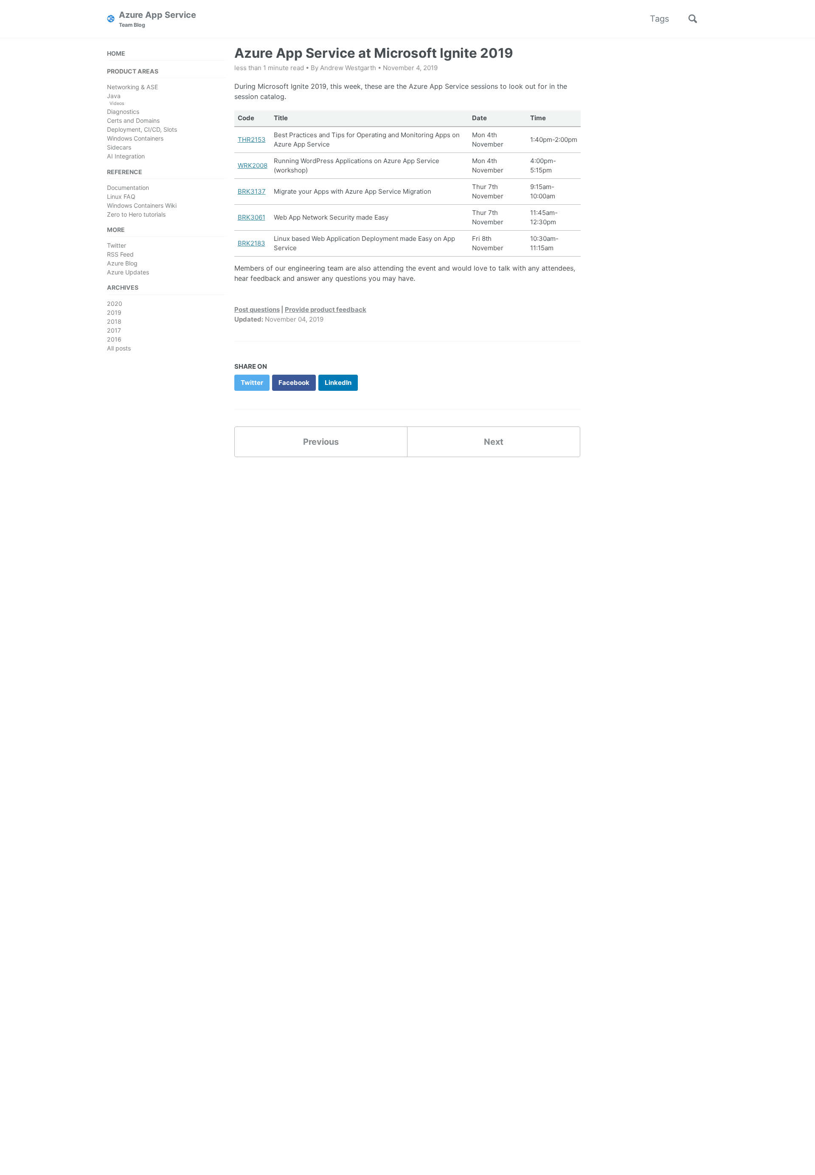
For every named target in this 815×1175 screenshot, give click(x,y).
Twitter (116, 245)
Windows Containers (135, 138)
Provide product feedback (325, 309)
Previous (321, 442)
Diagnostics (123, 111)
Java (114, 95)
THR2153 (252, 140)
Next (493, 442)
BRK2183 (251, 243)
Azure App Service (157, 19)
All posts (119, 348)
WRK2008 (252, 165)
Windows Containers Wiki (142, 205)
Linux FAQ (121, 196)
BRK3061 (251, 217)
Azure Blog (122, 263)
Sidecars (119, 147)
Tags (659, 19)
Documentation (128, 187)
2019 (114, 312)
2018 (114, 321)
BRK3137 (252, 191)
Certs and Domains (133, 120)
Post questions (257, 309)
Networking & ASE (132, 86)
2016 (114, 339)
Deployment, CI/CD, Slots (142, 129)
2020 (114, 303)
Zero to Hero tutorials (136, 214)
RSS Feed (120, 254)
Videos (117, 103)
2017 (114, 330)
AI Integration (126, 156)
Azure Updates (128, 272)
